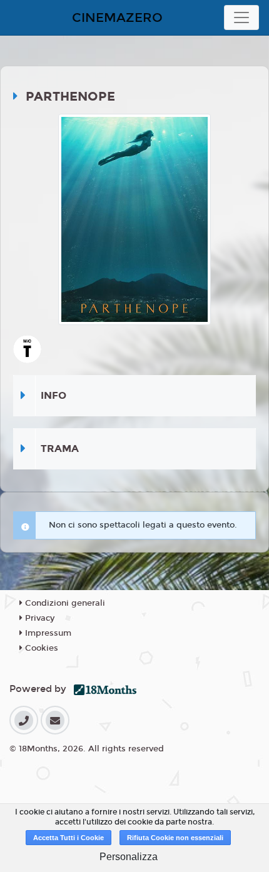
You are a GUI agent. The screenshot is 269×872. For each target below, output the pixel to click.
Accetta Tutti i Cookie (68, 837)
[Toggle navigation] (241, 17)
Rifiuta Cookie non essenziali (175, 837)
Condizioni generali (64, 603)
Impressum (47, 633)
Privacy (38, 618)
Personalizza (128, 856)
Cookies (40, 648)
